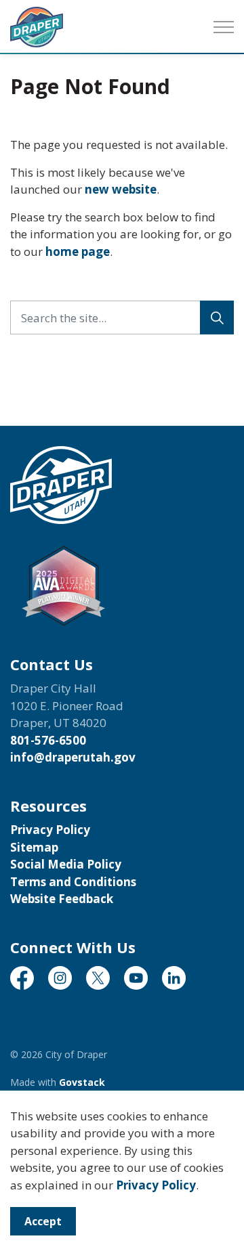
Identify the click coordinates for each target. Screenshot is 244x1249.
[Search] (217, 317)
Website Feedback (61, 898)
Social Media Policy (65, 864)
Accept (43, 1221)
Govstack (82, 1082)
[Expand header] (223, 27)
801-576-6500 (48, 740)
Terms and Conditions (73, 882)
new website (121, 189)
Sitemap (34, 847)
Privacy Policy (156, 1185)
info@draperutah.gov (73, 757)
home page (77, 251)
